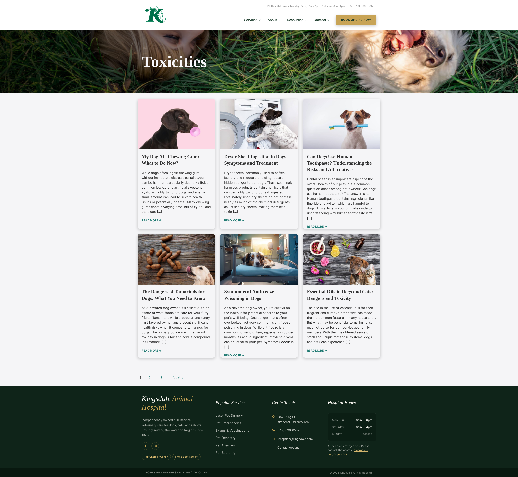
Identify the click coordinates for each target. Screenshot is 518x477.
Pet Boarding (225, 452)
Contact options (288, 447)
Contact (320, 20)
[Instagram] (155, 446)
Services (250, 20)
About (272, 20)
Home (149, 472)
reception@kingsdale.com (295, 439)
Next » (178, 378)
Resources (295, 20)
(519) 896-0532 (288, 430)
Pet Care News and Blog (173, 472)
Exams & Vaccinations (232, 430)
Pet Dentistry (225, 438)
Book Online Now (356, 19)
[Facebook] (145, 446)
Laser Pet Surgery (229, 415)
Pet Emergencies (228, 423)
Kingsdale (167, 403)
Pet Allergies (225, 445)
